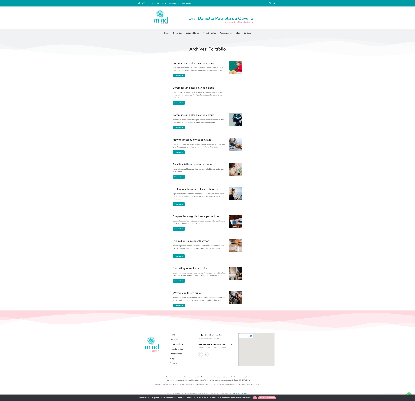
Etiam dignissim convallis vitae (191, 241)
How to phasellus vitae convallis (192, 139)
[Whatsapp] (274, 3)
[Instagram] (270, 3)
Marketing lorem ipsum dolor (190, 268)
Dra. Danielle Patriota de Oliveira (220, 18)
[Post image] (235, 67)
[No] (412, 398)
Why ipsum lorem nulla (187, 293)
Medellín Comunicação (240, 393)
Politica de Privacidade (267, 398)
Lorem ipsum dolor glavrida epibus (193, 63)
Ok (255, 398)
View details (178, 76)
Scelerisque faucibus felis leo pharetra (195, 189)
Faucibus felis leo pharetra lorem (192, 164)
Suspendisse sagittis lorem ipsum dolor (196, 216)
